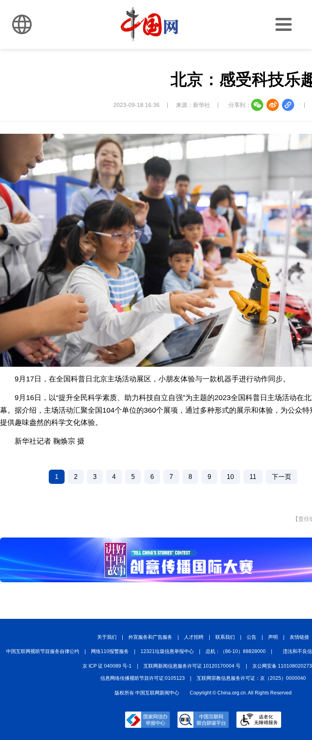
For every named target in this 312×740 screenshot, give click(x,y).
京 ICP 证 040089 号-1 (107, 666)
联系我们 (225, 637)
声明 (273, 637)
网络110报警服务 (110, 651)
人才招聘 (194, 637)
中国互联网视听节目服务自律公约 (42, 651)
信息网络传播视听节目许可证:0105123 (142, 678)
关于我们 (107, 637)
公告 (251, 637)
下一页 (281, 476)
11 (252, 476)
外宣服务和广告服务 (150, 637)
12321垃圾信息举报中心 (167, 651)
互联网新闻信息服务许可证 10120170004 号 (191, 666)
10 (230, 476)
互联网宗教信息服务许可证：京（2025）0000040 (251, 678)
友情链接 (299, 637)
